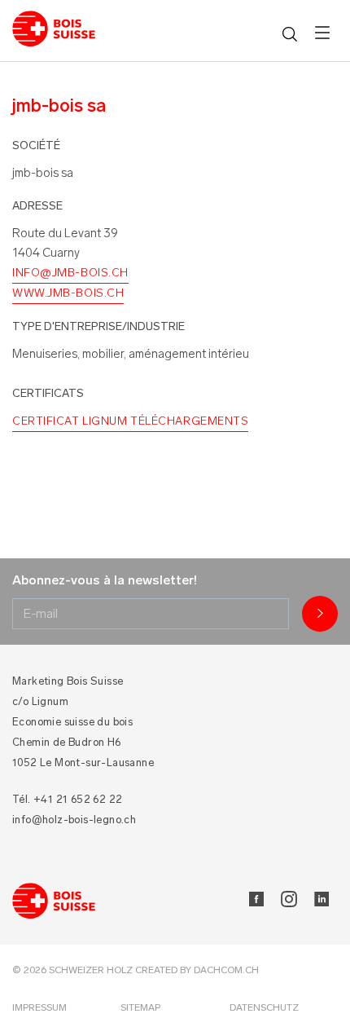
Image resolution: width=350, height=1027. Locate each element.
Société (36, 145)
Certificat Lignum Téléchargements (130, 421)
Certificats (48, 393)
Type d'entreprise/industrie (98, 326)
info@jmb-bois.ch (70, 273)
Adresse (37, 206)
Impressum (39, 1007)
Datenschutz (264, 1007)
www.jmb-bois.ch (68, 293)
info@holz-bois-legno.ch (74, 819)
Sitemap (140, 1007)
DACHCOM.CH (226, 970)
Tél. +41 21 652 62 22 (67, 799)
